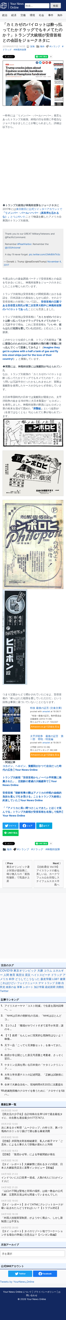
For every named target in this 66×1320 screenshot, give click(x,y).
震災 (27, 974)
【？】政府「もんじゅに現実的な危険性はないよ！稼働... (33, 1037)
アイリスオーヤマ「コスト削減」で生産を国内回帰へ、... (33, 1007)
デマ (41, 983)
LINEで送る (12, 833)
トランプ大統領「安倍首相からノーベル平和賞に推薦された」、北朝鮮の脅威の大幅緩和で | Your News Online (32, 781)
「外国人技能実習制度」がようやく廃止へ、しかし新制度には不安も (32, 1218)
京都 (58, 983)
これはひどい (8, 983)
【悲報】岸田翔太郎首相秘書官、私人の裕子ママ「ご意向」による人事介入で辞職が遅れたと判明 (32, 1141)
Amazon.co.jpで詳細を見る (45, 726)
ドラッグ (38, 849)
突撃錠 (37, 408)
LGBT (55, 979)
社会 (41, 15)
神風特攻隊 (20, 49)
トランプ (55, 46)
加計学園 (39, 987)
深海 (32, 46)
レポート (28, 987)
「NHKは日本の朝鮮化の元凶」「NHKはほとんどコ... (33, 1017)
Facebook (47, 1273)
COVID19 (6, 970)
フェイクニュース (27, 983)
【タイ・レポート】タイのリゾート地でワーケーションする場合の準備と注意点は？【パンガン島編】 (32, 1231)
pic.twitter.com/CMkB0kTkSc (44, 254)
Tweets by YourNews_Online (17, 1281)
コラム (48, 970)
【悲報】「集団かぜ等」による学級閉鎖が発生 (28, 1152)
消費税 (60, 987)
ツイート (12, 825)
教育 (12, 974)
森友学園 (46, 979)
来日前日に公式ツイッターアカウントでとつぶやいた (32, 212)
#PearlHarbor (24, 244)
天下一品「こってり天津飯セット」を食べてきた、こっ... (33, 1047)
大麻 (40, 970)
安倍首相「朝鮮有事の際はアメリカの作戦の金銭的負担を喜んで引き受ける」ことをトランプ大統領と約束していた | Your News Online (32, 796)
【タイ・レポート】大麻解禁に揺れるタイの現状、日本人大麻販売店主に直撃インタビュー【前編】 (32, 1164)
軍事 (19, 987)
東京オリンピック (25, 970)
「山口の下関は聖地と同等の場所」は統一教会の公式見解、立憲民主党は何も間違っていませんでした (32, 1191)
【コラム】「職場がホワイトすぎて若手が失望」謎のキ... (33, 1027)
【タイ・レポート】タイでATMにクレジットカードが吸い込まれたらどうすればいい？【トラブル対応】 (32, 1204)
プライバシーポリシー (45, 1291)
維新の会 (11, 987)
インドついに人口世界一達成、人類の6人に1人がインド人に (32, 1178)
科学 (11, 979)
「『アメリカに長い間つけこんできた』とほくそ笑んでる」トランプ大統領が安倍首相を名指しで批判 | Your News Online (33, 811)
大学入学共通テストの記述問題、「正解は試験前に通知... (33, 1076)
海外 (59, 15)
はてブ (46, 825)
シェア (29, 825)
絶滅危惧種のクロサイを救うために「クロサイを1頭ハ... (34, 1092)
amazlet (46, 711)
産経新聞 (50, 987)
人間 (6, 974)
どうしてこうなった (27, 979)
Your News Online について (17, 1291)
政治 (4, 15)
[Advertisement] (33, 164)
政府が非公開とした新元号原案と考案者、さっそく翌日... (33, 1056)
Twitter (4, 991)
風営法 (20, 974)
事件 (50, 15)
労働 (23, 15)
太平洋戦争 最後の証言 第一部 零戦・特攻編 (46, 737)
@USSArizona (12, 247)
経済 (13, 15)
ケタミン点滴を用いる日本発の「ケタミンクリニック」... (33, 1066)
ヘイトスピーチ (40, 974)
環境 (32, 15)
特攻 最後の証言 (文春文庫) (46, 707)
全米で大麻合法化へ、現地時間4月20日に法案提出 (33, 1084)
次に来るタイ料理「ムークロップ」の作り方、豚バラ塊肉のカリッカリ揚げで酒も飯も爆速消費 (32, 1127)
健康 (62, 979)
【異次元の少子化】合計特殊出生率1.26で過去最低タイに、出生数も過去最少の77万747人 (31, 1114)
